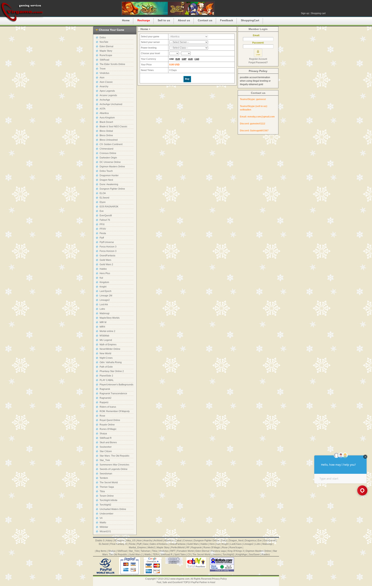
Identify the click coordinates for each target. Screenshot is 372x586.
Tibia (102, 491)
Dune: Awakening (109, 184)
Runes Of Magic (108, 429)
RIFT (172, 551)
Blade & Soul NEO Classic (113, 126)
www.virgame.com (179, 578)
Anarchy (104, 86)
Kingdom (104, 282)
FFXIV (103, 229)
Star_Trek (105, 460)
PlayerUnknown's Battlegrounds (116, 384)
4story (109, 540)
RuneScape (106, 55)
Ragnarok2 (105, 398)
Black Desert (106, 122)
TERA (156, 554)
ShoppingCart (250, 20)
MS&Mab (104, 335)
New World (105, 353)
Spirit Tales (180, 554)
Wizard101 (105, 531)
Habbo (103, 269)
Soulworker (106, 447)
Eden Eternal (106, 46)
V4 (101, 518)
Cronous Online (108, 153)
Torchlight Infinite (108, 500)
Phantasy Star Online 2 (112, 371)
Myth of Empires (108, 344)
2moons (216, 554)
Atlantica (104, 113)
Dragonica (250, 540)
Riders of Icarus (108, 406)
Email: (258, 35)
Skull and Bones (108, 442)
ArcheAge (105, 99)
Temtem (104, 478)
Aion (102, 77)
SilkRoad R (106, 438)
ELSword (104, 197)
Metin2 (151, 547)
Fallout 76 (105, 220)
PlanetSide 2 (106, 375)
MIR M (103, 322)
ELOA (103, 193)
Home (126, 20)
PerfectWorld (178, 547)
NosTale (104, 42)
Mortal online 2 (107, 331)
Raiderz (266, 554)
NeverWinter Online (110, 349)
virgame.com (22, 11)
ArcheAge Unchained (111, 104)
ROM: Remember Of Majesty (115, 411)
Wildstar (104, 527)
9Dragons (119, 540)
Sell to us (164, 20)
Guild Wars (105, 260)
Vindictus (104, 73)
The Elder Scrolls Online (112, 64)
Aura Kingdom (107, 117)
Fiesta (103, 233)
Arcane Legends (108, 95)
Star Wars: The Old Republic (114, 455)
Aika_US (130, 540)
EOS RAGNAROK (109, 206)
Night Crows (106, 358)
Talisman (145, 551)
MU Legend (106, 340)
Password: (258, 42)
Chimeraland (106, 148)
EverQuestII (106, 215)
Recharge (143, 20)
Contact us (205, 20)
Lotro (102, 309)
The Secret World (109, 482)
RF (187, 547)
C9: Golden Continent (111, 144)
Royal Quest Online (110, 420)
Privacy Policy (258, 71)
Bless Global (106, 131)
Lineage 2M (106, 295)
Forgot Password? (258, 62)
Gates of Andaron (159, 544)
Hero (212, 544)
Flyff (102, 237)
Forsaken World (185, 551)
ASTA (102, 108)
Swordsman (106, 473)
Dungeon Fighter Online (112, 188)
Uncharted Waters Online (113, 509)
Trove (103, 68)
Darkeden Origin (108, 157)
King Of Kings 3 (236, 551)
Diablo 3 (99, 540)
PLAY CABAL (107, 380)
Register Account (258, 59)
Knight (103, 286)
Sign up (305, 13)
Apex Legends (107, 91)
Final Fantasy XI (118, 544)
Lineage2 (105, 300)
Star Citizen (106, 451)
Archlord (158, 540)
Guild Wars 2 (106, 264)
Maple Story (106, 51)
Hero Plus (105, 273)
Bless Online (106, 135)
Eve (102, 211)
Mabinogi (104, 313)
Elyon (103, 202)
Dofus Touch (106, 171)
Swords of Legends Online (113, 469)
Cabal (178, 540)
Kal (101, 277)
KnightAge (241, 554)
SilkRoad (104, 59)
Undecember (106, 513)
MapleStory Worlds (110, 318)
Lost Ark (104, 304)
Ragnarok (105, 389)
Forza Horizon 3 (108, 246)
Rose (102, 415)
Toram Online (107, 495)
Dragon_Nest (236, 540)
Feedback (226, 20)
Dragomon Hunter (109, 175)
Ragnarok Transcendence (113, 393)
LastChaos (236, 544)
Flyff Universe (107, 242)
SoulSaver (254, 554)
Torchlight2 (105, 504)
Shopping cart (318, 13)
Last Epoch (105, 291)
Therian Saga (107, 487)
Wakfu (103, 522)
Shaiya (103, 433)
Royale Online (107, 424)
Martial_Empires (137, 547)
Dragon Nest (106, 180)
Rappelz (104, 402)
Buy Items (101, 551)
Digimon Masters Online (112, 166)
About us (184, 20)
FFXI (102, 224)
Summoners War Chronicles (114, 464)
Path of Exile (106, 366)
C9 (189, 554)
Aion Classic (106, 82)
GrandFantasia (107, 255)
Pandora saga (218, 551)
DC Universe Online (110, 162)
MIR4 (102, 326)
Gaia (145, 544)
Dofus (103, 37)
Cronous (187, 540)
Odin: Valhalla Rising (111, 362)
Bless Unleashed (109, 140)
